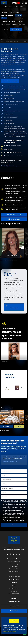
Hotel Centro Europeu (14, 593)
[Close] (14, 621)
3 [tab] (4, 430)
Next (26, 243)
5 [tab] (8, 430)
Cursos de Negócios (14, 569)
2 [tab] (2, 430)
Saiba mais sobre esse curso (10, 81)
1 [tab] (0, 430)
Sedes (10, 6)
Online (19, 426)
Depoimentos (22, 6)
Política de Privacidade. (20, 504)
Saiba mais (5, 29)
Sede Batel (14, 591)
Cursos (4, 6)
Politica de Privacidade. (9, 631)
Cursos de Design (14, 564)
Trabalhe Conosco (14, 601)
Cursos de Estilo (14, 566)
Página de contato (8, 461)
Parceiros (16, 6)
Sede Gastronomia (14, 589)
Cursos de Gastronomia (14, 561)
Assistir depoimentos (7, 166)
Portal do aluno (14, 610)
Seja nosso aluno (16, 29)
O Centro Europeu (14, 579)
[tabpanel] (12, 243)
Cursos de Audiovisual (14, 571)
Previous (6, 387)
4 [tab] (6, 430)
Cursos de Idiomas (14, 576)
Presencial (6, 426)
